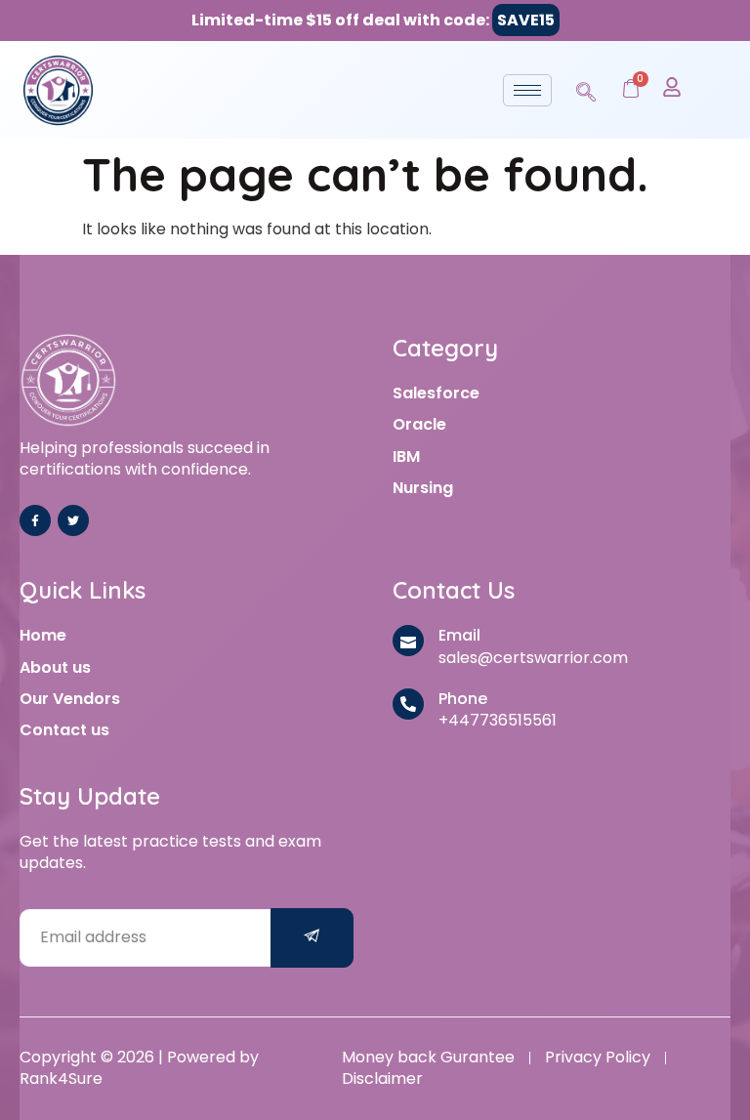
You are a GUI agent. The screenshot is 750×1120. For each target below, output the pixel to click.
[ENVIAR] (312, 938)
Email (459, 635)
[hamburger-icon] (527, 90)
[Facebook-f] (35, 520)
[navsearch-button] (586, 89)
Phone (462, 698)
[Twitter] (73, 520)
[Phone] (408, 704)
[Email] (408, 640)
